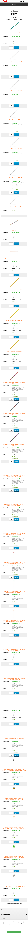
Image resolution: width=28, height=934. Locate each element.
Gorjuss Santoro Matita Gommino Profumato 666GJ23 (14, 413)
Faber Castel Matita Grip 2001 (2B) (14, 62)
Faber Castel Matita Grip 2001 (14, 207)
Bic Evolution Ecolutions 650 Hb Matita (14, 33)
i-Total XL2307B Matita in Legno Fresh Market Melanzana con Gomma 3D (14, 476)
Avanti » (16, 10)
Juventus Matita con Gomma (14, 707)
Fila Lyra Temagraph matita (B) (14, 289)
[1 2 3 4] (11, 368)
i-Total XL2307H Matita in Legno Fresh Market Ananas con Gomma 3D (14, 649)
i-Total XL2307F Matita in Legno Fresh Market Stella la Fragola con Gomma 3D (14, 591)
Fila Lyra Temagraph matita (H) (14, 320)
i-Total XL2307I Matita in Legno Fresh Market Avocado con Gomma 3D (14, 678)
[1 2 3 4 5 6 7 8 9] (11, 755)
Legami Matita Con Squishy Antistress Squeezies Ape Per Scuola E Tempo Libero (14, 799)
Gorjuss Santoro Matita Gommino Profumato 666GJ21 (14, 382)
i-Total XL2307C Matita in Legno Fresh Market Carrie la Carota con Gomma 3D (14, 505)
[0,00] (26, 1)
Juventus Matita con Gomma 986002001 (14, 738)
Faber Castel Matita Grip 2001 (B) (14, 177)
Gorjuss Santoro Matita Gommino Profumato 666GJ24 (14, 445)
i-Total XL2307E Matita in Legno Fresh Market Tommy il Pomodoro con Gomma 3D (14, 563)
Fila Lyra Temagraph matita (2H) (14, 351)
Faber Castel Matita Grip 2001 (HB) (13, 149)
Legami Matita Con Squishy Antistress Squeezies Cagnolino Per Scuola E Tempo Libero (14, 827)
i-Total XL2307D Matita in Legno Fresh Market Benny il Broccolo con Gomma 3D (14, 534)
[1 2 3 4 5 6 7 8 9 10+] (11, 48)
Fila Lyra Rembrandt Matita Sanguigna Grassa (14, 258)
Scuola (14, 4)
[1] (11, 275)
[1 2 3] (11, 163)
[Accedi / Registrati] (24, 1)
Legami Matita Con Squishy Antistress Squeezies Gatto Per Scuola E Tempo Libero (14, 885)
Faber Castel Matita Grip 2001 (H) (14, 119)
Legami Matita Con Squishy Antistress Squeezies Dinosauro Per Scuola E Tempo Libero (14, 857)
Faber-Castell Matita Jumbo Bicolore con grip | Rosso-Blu (14, 229)
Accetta (14, 932)
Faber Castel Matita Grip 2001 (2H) (14, 91)
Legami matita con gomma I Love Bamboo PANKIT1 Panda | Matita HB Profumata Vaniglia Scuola (14, 770)
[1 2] (11, 461)
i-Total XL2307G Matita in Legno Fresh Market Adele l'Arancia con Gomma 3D (14, 621)
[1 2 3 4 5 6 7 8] (11, 244)
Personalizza (14, 928)
